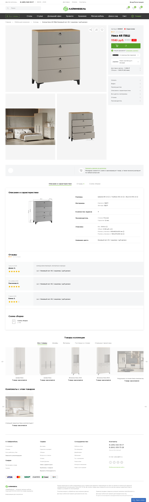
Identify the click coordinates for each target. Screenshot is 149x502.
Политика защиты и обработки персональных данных (73, 491)
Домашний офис (54, 16)
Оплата (74, 2)
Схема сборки (94, 184)
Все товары (42, 343)
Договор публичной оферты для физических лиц (72, 493)
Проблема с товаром (46, 467)
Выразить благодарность (48, 470)
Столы (29, 16)
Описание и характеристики (60, 184)
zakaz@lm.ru (118, 457)
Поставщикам (78, 449)
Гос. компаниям (79, 458)
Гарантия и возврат (45, 449)
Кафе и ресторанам (80, 467)
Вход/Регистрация (137, 2)
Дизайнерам (78, 452)
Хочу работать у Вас (11, 452)
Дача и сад (113, 16)
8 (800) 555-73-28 (116, 447)
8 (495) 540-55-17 (27, 2)
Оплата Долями (44, 461)
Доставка (66, 2)
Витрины (66, 343)
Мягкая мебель (97, 16)
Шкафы (55, 343)
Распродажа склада (11, 465)
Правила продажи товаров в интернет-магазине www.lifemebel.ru (115, 491)
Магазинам (77, 455)
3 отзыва (120, 32)
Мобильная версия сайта (116, 467)
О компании (8, 446)
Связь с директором (46, 464)
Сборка (42, 452)
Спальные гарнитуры (103, 343)
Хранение (82, 16)
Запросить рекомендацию (13, 455)
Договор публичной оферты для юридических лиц (114, 494)
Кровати (69, 16)
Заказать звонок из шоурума (95, 168)
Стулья (40, 16)
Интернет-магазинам (80, 464)
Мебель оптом (78, 446)
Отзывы (80, 184)
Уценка (7, 468)
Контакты (82, 2)
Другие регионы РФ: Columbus (12, 2)
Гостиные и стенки (82, 343)
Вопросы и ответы (45, 455)
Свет (125, 16)
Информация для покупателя (14, 494)
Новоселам (77, 461)
